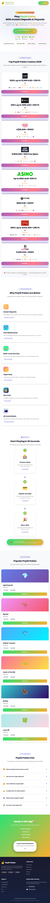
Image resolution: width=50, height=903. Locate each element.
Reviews (28, 874)
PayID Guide (29, 869)
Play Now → (25, 594)
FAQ (2, 889)
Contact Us (3, 887)
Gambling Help (4, 882)
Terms (2, 891)
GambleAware (4, 884)
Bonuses (28, 871)
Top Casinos (29, 864)
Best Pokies (28, 867)
